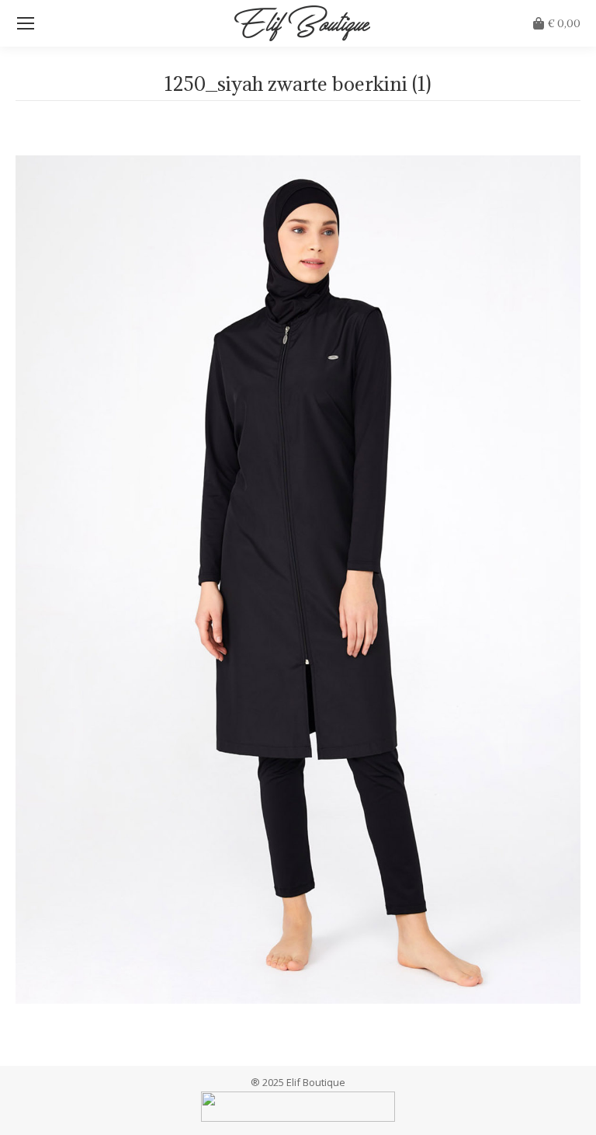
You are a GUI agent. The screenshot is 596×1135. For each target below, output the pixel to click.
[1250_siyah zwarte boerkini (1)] (298, 579)
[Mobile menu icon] (26, 23)
